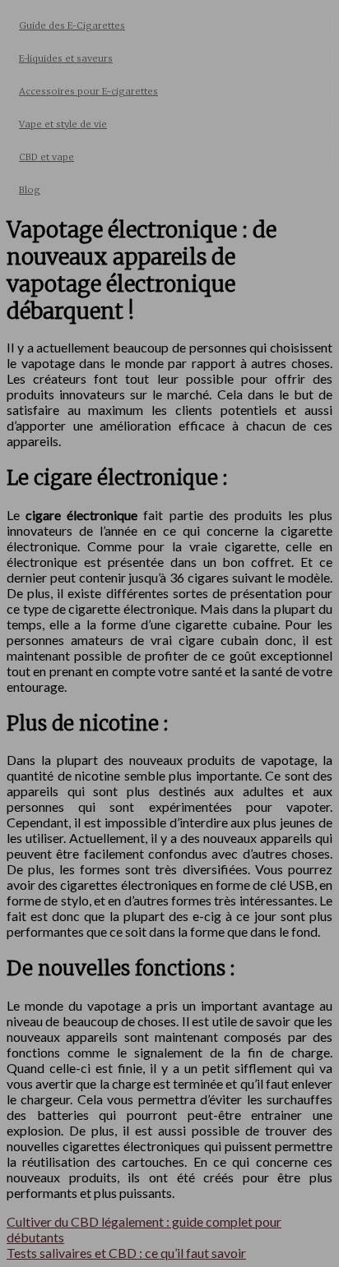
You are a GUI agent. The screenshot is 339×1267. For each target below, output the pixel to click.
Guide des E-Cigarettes (72, 25)
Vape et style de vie (63, 124)
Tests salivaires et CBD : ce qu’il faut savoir (126, 1252)
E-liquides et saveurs (66, 58)
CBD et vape (46, 157)
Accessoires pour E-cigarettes (88, 91)
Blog (29, 190)
